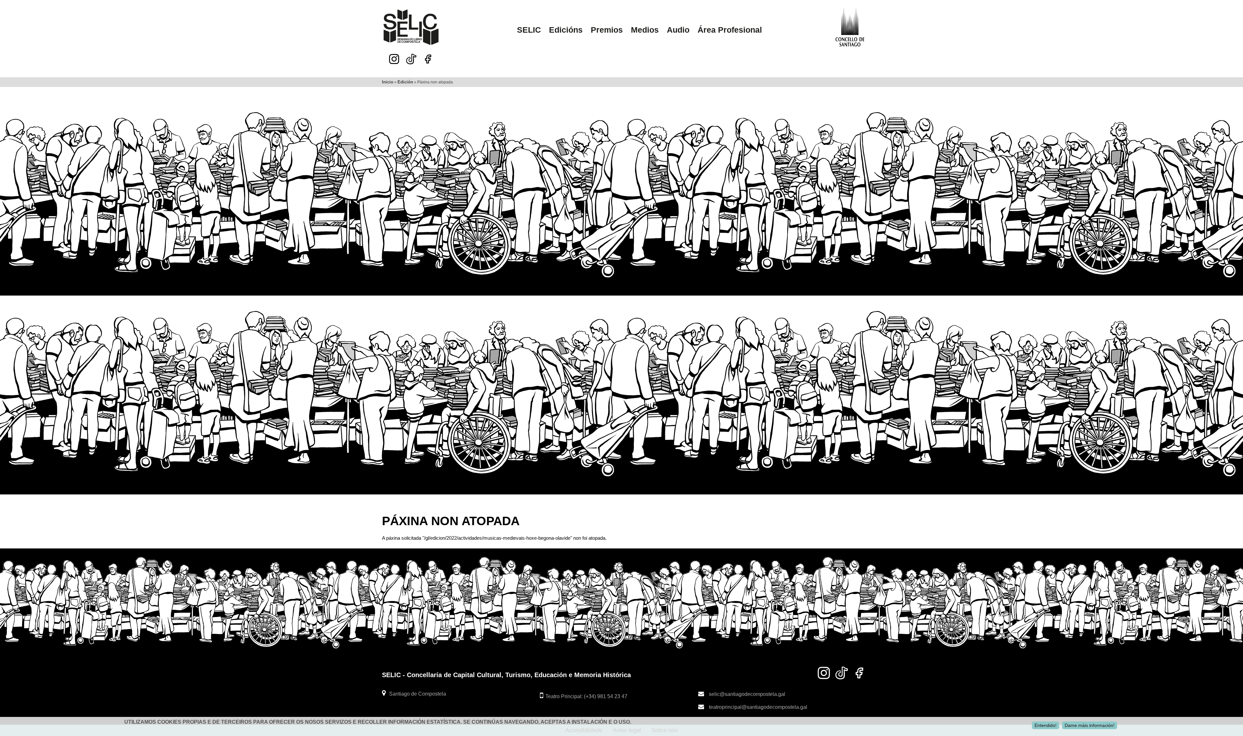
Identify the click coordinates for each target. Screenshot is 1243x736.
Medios (645, 30)
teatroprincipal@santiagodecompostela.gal (758, 707)
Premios (607, 30)
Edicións (566, 30)
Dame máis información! (1089, 725)
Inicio (387, 82)
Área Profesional (730, 30)
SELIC (529, 30)
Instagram (394, 59)
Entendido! (1046, 725)
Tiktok (411, 57)
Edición (405, 82)
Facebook (428, 59)
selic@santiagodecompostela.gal (747, 694)
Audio (678, 30)
